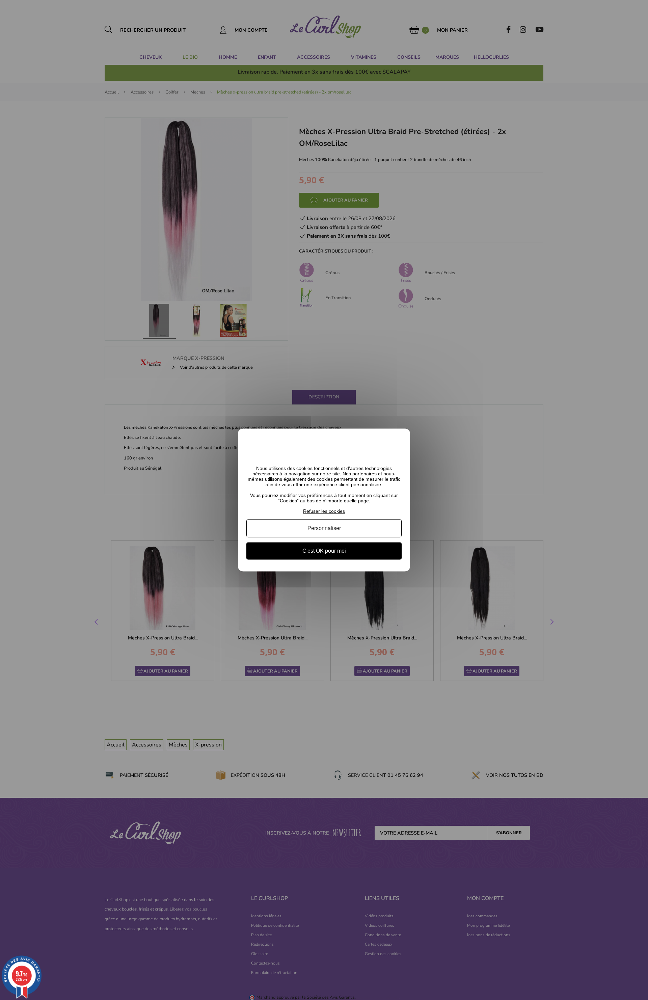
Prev (96, 622)
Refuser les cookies (324, 511)
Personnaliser (324, 528)
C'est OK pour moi (324, 551)
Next (551, 622)
